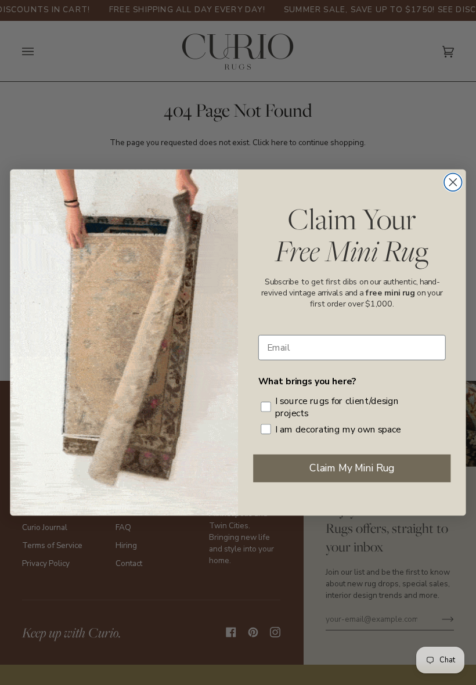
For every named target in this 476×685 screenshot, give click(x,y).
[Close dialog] (453, 183)
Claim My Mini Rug (351, 468)
